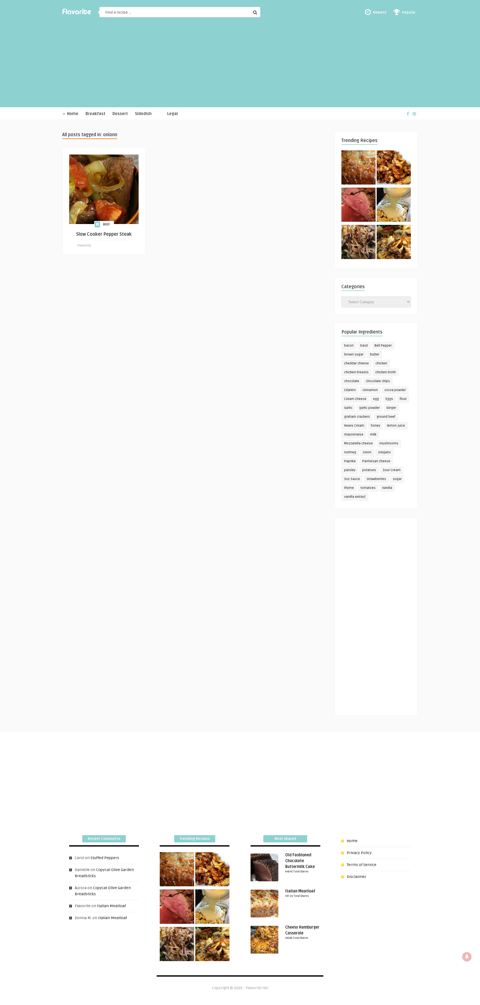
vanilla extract (355, 497)
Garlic (348, 408)
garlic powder (369, 408)
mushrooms (388, 443)
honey (375, 426)
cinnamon (370, 390)
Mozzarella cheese (358, 443)
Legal (172, 113)
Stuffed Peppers (105, 857)
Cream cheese (355, 399)
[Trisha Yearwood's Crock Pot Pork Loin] (358, 243)
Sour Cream (392, 470)
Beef (106, 224)
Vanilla (387, 488)
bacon (349, 346)
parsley (350, 470)
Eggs (389, 399)
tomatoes (368, 488)
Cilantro (350, 390)
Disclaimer (356, 876)
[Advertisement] (240, 66)
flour (403, 399)
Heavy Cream (354, 426)
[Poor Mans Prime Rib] (358, 206)
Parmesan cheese (376, 461)
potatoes (369, 470)
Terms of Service (361, 864)
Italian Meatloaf (111, 906)
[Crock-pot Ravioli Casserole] (394, 243)
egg (376, 399)
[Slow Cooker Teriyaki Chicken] (394, 168)
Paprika (350, 461)
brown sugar (353, 354)
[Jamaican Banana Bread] (358, 168)
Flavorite (84, 245)
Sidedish (143, 113)
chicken (381, 363)
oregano (384, 452)
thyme (349, 488)
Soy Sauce (352, 479)
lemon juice (396, 426)
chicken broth (385, 372)
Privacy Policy (359, 852)
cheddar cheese (356, 363)
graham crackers (357, 417)
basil (364, 346)
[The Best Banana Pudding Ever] (394, 206)
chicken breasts (356, 372)
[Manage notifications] (466, 956)
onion (367, 452)
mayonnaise (353, 434)
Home (72, 113)
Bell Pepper (383, 346)
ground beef (386, 417)
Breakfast (95, 113)
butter (374, 354)
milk (373, 434)
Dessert (120, 113)
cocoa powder (395, 390)
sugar (397, 479)
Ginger (391, 408)
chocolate (351, 381)
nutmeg (350, 452)
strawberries (376, 479)
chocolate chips (378, 381)
